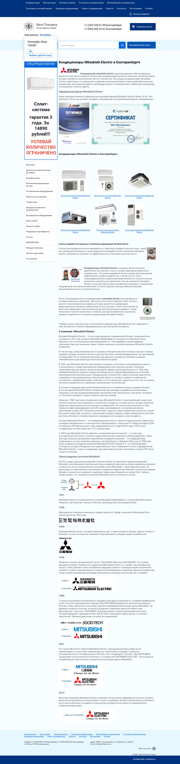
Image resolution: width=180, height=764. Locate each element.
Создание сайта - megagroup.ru (144, 759)
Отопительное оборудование (39, 191)
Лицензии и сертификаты (38, 231)
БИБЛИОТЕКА (32, 242)
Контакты (121, 8)
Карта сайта (31, 221)
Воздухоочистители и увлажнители (36, 208)
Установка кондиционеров (91, 3)
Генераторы (31, 202)
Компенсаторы (33, 178)
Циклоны (30, 165)
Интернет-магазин (34, 248)
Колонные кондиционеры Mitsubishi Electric (139, 231)
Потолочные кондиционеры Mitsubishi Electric (107, 231)
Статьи (29, 237)
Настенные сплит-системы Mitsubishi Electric (75, 197)
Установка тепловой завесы (39, 8)
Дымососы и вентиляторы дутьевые (38, 171)
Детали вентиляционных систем (37, 184)
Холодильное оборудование (39, 215)
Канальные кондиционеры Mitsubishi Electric (75, 231)
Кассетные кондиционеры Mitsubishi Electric (139, 197)
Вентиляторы (49, 3)
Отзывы (149, 8)
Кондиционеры (33, 3)
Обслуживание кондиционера (121, 3)
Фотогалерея (136, 8)
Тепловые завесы (67, 3)
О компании (31, 259)
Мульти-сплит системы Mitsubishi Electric (107, 197)
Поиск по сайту (33, 226)
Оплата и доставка (35, 253)
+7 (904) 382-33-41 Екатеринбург (103, 28)
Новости (110, 8)
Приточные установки (36, 197)
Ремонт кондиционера (92, 8)
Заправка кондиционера (67, 8)
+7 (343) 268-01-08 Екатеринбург (103, 25)
